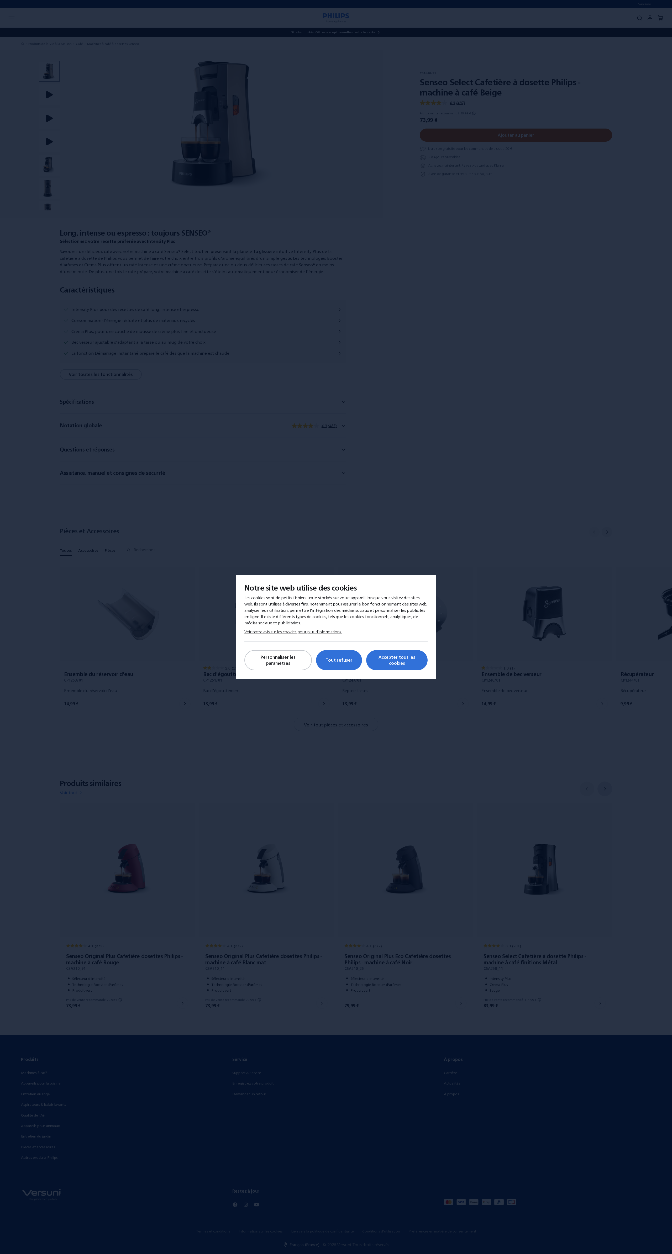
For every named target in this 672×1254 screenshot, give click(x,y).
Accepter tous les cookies (397, 660)
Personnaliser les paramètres (278, 660)
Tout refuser (339, 660)
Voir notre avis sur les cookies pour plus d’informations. (293, 631)
